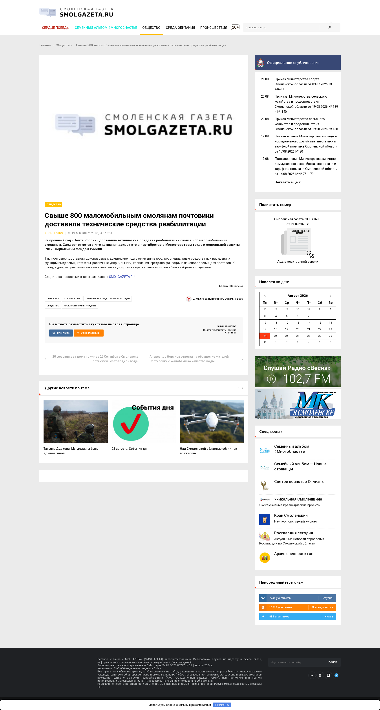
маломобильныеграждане (80, 305)
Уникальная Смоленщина (298, 499)
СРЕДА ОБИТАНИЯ (180, 28)
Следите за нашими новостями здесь (218, 298)
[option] (76, 430)
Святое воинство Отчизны (299, 481)
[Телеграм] (336, 675)
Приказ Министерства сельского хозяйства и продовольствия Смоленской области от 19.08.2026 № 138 (306, 124)
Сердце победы (55, 28)
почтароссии (72, 298)
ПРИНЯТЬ (222, 704)
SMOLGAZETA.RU (122, 277)
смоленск (53, 298)
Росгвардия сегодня (293, 533)
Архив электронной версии (297, 262)
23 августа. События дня (130, 448)
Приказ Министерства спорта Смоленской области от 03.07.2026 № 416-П (303, 84)
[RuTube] (328, 675)
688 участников (301, 616)
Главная (45, 45)
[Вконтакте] (312, 675)
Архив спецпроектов (293, 553)
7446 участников (301, 598)
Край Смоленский (291, 515)
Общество (64, 45)
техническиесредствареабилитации (107, 298)
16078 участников (301, 607)
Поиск (333, 662)
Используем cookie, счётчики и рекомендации (180, 704)
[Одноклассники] (320, 675)
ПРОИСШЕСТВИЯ (213, 28)
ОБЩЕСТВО (151, 28)
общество (53, 305)
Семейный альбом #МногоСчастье (106, 28)
